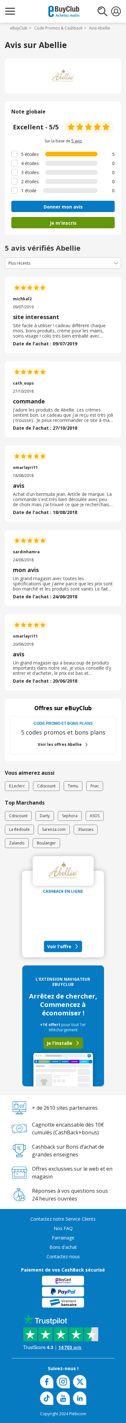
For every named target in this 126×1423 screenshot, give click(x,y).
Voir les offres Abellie (60, 744)
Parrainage (63, 1238)
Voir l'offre (59, 946)
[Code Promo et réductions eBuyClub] (63, 11)
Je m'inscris (63, 223)
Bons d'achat (63, 1247)
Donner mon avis (63, 207)
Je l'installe (59, 1043)
